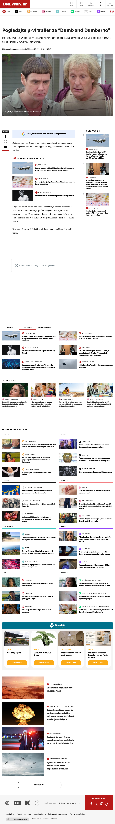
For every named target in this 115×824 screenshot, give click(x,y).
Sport (20, 11)
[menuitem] (100, 4)
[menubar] (100, 4)
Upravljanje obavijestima (19, 819)
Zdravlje (77, 11)
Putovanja (63, 11)
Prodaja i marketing (24, 814)
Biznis (90, 11)
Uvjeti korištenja (40, 814)
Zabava (103, 11)
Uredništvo (10, 814)
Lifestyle (48, 11)
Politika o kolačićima (77, 814)
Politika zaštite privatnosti (57, 814)
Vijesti (8, 11)
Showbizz (34, 11)
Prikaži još (39, 785)
